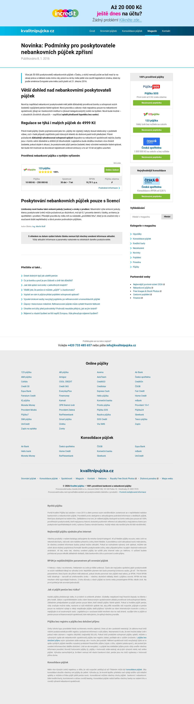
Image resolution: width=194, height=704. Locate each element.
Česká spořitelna (142, 377)
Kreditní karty (139, 243)
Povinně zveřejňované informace (132, 492)
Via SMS (101, 424)
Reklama (102, 478)
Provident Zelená (67, 410)
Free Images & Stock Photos (146, 291)
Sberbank (139, 414)
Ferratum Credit (28, 396)
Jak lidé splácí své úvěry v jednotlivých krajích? (45, 285)
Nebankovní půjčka (142, 288)
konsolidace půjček (134, 669)
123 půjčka (26, 372)
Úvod (92, 31)
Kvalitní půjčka (77, 486)
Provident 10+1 (142, 405)
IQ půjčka (25, 400)
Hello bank (26, 451)
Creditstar (101, 386)
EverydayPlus (65, 391)
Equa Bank (26, 391)
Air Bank (139, 372)
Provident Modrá (29, 410)
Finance (137, 298)
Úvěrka (62, 424)
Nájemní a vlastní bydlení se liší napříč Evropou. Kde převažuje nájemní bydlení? (61, 313)
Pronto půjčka (103, 405)
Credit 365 (64, 386)
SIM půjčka (26, 419)
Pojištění (137, 257)
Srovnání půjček (108, 31)
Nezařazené (138, 248)
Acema (100, 372)
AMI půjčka (26, 377)
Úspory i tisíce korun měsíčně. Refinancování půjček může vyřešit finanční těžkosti (62, 304)
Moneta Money (28, 405)
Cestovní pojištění (141, 294)
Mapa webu (167, 478)
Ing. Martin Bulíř (38, 226)
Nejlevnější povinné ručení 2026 (148, 284)
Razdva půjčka (104, 414)
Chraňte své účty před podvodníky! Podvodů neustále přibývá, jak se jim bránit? (60, 308)
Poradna (137, 262)
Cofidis (24, 381)
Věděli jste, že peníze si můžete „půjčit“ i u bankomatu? (49, 290)
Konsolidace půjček (132, 31)
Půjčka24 (139, 410)
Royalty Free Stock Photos (122, 478)
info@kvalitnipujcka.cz (121, 345)
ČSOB (137, 386)
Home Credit (140, 396)
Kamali (62, 400)
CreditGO (101, 381)
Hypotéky (137, 234)
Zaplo (137, 424)
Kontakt (166, 31)
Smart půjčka (65, 419)
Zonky (62, 428)
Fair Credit (140, 391)
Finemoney (64, 396)
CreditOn (139, 381)
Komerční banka (104, 400)
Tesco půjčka (141, 419)
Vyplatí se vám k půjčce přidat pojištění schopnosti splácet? (51, 294)
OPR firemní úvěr (67, 405)
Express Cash (103, 391)
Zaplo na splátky (29, 428)
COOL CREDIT (65, 381)
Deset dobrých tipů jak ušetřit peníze (40, 275)
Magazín (152, 31)
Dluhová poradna (148, 478)
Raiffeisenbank (66, 414)
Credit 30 (25, 386)
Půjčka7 (25, 414)
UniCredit (25, 424)
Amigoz (62, 377)
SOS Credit (102, 419)
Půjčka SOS (102, 410)
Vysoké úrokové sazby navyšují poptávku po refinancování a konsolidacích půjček (62, 299)
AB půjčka (63, 372)
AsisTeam (101, 377)
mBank (138, 400)
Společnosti (66, 478)
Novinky (136, 253)
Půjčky (136, 267)
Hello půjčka (102, 396)
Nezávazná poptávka (152, 103)
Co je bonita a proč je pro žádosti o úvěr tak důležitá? (48, 280)
